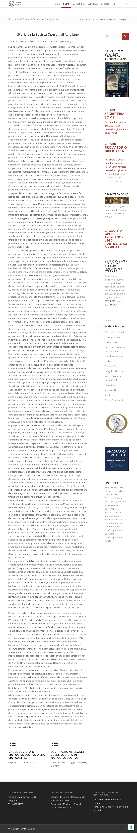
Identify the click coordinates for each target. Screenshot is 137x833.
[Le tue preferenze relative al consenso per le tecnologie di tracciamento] (131, 827)
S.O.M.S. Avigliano (28, 829)
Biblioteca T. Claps (114, 355)
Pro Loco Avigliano (114, 498)
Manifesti (109, 395)
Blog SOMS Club (113, 512)
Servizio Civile (112, 366)
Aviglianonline (112, 494)
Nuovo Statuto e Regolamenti (113, 378)
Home (87, 19)
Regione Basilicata (114, 487)
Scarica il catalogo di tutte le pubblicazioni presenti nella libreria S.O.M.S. (115, 212)
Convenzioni (111, 384)
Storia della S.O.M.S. (115, 326)
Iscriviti (108, 361)
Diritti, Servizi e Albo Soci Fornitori (115, 349)
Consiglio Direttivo (114, 337)
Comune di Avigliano (115, 490)
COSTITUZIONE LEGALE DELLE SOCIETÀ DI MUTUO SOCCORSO (67, 755)
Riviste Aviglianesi (114, 400)
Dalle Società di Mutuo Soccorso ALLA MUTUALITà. (26, 755)
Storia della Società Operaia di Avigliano (33, 19)
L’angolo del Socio (114, 371)
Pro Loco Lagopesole (115, 501)
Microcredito (111, 390)
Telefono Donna (113, 526)
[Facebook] (126, 3)
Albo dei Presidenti (114, 332)
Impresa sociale (113, 515)
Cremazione (111, 342)
